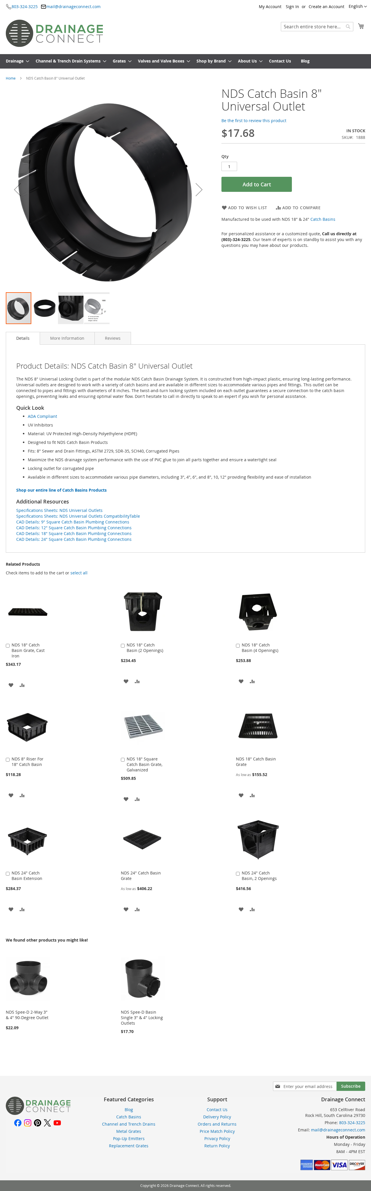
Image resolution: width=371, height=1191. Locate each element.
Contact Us (217, 1109)
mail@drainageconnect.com (73, 6)
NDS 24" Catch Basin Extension (27, 875)
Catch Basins (322, 219)
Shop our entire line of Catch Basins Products (61, 490)
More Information (67, 338)
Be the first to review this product (253, 120)
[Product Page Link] (28, 638)
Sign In (292, 6)
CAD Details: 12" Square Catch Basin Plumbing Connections (74, 527)
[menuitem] (15, 61)
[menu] (185, 61)
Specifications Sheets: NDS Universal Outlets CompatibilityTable (78, 516)
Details (23, 338)
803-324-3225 (25, 6)
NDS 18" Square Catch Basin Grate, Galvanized (144, 764)
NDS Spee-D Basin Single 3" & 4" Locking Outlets (142, 1017)
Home (11, 78)
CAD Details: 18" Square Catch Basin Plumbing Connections (74, 533)
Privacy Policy (217, 1138)
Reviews (113, 338)
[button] (358, 6)
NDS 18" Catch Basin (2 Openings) (145, 647)
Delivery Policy (217, 1117)
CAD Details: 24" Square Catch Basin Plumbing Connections (74, 539)
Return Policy (217, 1145)
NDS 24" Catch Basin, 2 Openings (259, 875)
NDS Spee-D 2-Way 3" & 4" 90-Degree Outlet (27, 1014)
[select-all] (79, 573)
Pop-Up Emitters (129, 1138)
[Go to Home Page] (38, 1113)
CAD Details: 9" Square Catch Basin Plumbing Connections (72, 522)
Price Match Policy (217, 1131)
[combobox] (317, 26)
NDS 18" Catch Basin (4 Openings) (260, 647)
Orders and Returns (217, 1124)
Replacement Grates (128, 1145)
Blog (129, 1109)
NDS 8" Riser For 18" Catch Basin (27, 761)
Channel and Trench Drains (128, 1124)
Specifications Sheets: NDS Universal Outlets (59, 510)
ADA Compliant (42, 416)
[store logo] (54, 33)
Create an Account (326, 6)
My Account (270, 6)
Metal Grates (128, 1131)
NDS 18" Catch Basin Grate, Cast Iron (28, 650)
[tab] (23, 338)
